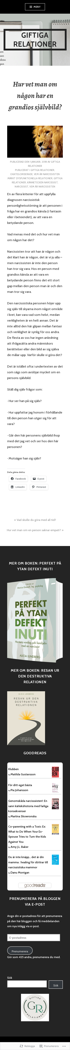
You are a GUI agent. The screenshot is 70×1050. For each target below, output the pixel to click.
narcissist (21, 186)
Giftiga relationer (35, 39)
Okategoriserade (21, 174)
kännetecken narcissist (42, 182)
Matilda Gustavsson (23, 774)
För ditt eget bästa (20, 785)
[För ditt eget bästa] (55, 787)
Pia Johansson (19, 790)
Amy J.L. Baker (19, 847)
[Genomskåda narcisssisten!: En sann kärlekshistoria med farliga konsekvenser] (55, 803)
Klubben (13, 769)
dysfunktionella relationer (34, 178)
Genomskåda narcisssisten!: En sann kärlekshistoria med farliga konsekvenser (28, 806)
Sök (9, 977)
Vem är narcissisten (47, 174)
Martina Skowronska (23, 816)
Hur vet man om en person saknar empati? (34, 530)
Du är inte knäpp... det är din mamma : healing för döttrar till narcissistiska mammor (28, 862)
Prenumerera (20, 951)
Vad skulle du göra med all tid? (36, 520)
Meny (37, 6)
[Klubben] (55, 772)
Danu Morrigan (20, 872)
